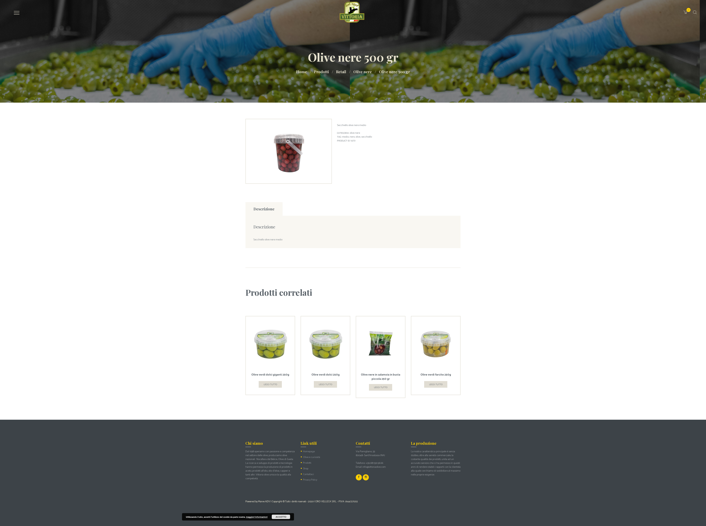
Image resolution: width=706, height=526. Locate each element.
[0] (690, 10)
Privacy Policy (310, 480)
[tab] (264, 209)
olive (358, 137)
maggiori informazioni (257, 517)
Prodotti (321, 72)
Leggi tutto (270, 384)
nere (352, 137)
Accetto (281, 516)
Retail (341, 72)
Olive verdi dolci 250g (325, 374)
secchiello (366, 137)
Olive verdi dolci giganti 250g (270, 374)
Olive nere (362, 72)
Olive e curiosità (311, 457)
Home (301, 72)
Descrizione (264, 208)
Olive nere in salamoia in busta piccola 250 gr (380, 376)
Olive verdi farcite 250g (435, 374)
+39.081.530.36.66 (374, 463)
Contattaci (308, 474)
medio (345, 137)
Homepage (309, 451)
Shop (305, 469)
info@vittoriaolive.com (374, 467)
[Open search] (694, 12)
